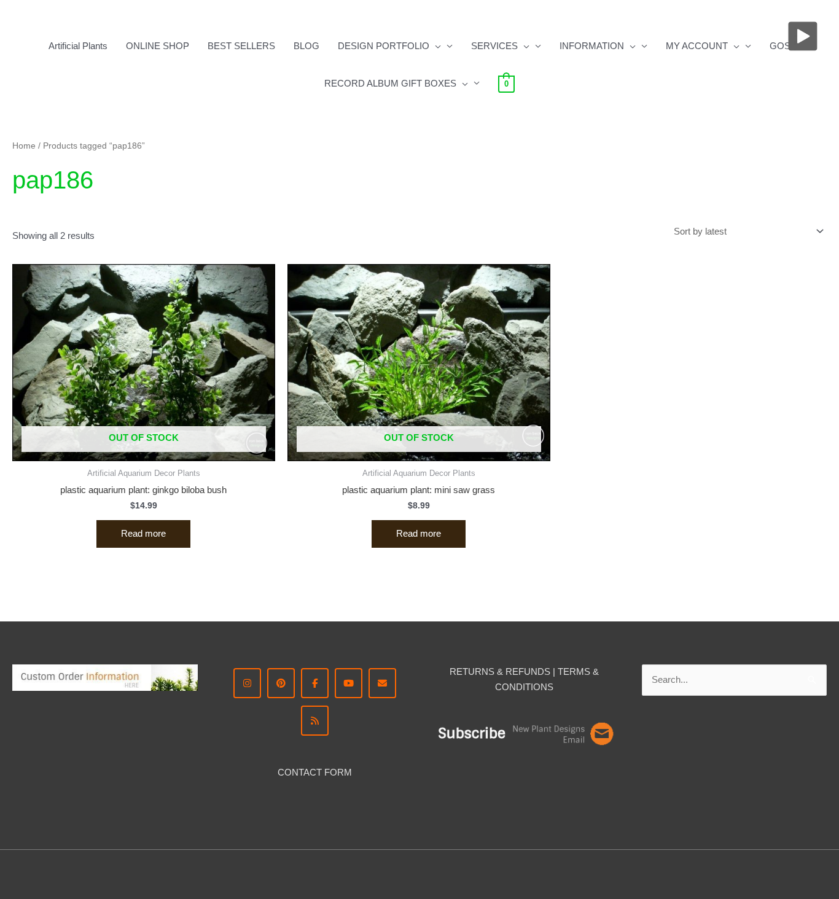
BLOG (306, 46)
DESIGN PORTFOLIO (383, 46)
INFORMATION (592, 46)
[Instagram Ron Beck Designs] (247, 683)
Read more (143, 533)
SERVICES (494, 46)
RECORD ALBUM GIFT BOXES (390, 83)
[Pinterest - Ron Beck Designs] (281, 683)
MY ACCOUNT (697, 46)
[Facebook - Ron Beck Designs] (315, 683)
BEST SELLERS (241, 46)
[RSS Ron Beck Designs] (315, 721)
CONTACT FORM (315, 772)
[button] (435, 46)
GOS (780, 46)
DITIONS (534, 687)
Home (24, 145)
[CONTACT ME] (382, 683)
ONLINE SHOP (157, 46)
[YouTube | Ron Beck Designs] (348, 683)
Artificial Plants (78, 46)
